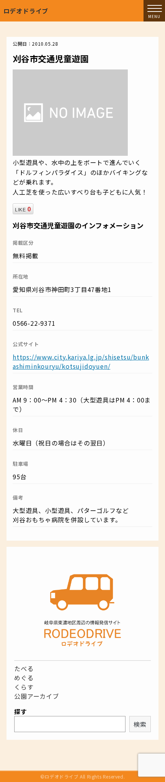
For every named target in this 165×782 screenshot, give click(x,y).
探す (20, 711)
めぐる (23, 677)
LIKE (23, 208)
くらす (23, 686)
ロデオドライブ (26, 10)
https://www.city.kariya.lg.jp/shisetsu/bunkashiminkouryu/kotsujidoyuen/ (81, 361)
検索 (140, 724)
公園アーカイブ (36, 696)
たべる (23, 668)
